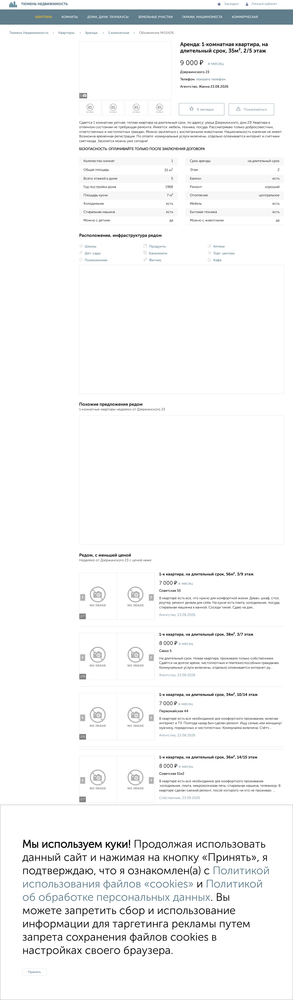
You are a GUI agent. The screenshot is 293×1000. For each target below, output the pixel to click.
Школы (90, 246)
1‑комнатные (118, 33)
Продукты (157, 246)
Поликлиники (95, 260)
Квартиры (43, 17)
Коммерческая (245, 17)
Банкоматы (157, 253)
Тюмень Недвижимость (28, 33)
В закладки (205, 109)
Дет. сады (92, 253)
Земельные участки (155, 17)
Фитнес (155, 260)
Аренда (91, 33)
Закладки (231, 4)
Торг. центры (223, 253)
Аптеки (218, 246)
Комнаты (70, 17)
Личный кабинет (264, 4)
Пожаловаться (255, 109)
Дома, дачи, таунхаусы (108, 17)
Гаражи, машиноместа (202, 17)
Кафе (217, 260)
